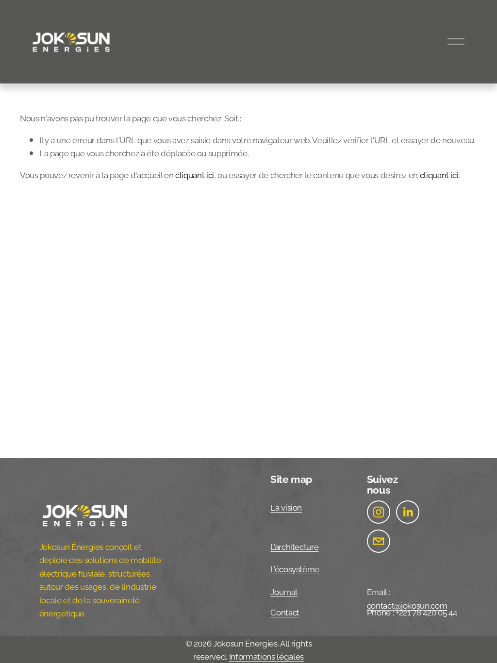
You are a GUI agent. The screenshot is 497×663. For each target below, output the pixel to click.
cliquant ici (194, 174)
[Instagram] (378, 512)
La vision (286, 507)
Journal (284, 591)
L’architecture (294, 546)
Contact (284, 611)
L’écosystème (294, 568)
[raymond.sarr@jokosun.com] (378, 541)
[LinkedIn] (407, 512)
